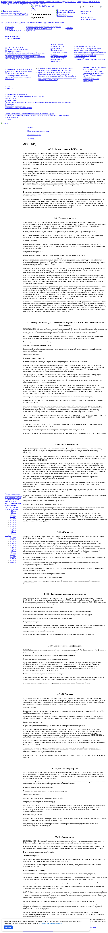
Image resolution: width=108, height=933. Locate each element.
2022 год (13, 511)
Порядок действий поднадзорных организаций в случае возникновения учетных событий (37, 115)
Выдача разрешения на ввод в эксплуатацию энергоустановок (59, 57)
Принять (8, 927)
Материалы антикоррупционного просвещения (91, 79)
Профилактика (56, 61)
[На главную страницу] (64, 10)
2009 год (13, 562)
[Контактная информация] (65, 12)
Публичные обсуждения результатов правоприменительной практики (87, 49)
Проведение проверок (13, 51)
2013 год (13, 528)
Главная (30, 127)
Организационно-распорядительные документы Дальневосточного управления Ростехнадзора (55, 69)
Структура (9, 29)
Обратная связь (10, 100)
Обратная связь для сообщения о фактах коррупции (94, 68)
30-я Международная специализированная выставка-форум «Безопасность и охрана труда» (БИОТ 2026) (38, 2)
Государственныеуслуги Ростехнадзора (88, 18)
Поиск (7, 87)
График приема (10, 98)
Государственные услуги (14, 47)
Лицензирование (57, 48)
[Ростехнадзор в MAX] (64, 16)
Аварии (8, 119)
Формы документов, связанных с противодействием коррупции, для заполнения (18, 77)
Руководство (9, 27)
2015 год (13, 524)
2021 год (13, 513)
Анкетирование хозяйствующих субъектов (89, 59)
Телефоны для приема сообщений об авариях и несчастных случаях (29, 114)
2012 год (13, 530)
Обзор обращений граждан (15, 106)
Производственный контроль (84, 46)
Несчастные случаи (12, 117)
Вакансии (69, 28)
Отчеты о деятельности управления (39, 29)
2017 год (13, 520)
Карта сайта (9, 88)
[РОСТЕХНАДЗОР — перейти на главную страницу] (15, 15)
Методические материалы (14, 73)
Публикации (30, 30)
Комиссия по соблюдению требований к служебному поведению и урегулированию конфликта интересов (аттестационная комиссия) (57, 78)
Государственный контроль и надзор (57, 45)
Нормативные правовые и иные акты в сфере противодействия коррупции (18, 70)
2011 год (13, 532)
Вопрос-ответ (10, 104)
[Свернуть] (5, 123)
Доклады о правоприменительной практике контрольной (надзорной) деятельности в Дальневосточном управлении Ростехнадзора (90, 55)
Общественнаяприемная (85, 12)
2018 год (13, 519)
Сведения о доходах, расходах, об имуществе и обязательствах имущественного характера (55, 73)
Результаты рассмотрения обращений (18, 108)
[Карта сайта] (61, 14)
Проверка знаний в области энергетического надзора (60, 52)
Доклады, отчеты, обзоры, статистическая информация (93, 72)
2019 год (13, 517)
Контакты (69, 30)
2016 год (13, 522)
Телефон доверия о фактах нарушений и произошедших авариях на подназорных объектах (38, 102)
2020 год (13, 515)
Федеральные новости (13, 36)
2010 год (13, 534)
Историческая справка (13, 30)
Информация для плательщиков (16, 49)
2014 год (13, 526)
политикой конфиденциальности (50, 923)
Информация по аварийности (38, 131)
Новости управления (12, 38)
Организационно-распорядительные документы (43, 27)
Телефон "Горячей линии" (92, 75)
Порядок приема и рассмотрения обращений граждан (24, 96)
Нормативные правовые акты (16, 94)
